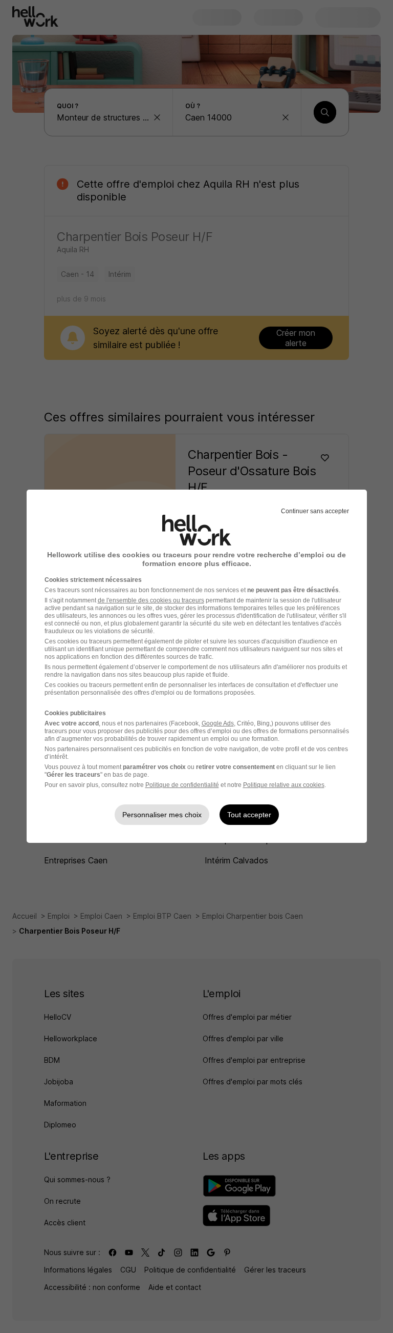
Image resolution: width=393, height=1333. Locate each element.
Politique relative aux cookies (283, 785)
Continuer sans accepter (315, 511)
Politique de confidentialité (182, 785)
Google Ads (218, 723)
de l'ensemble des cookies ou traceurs (151, 600)
